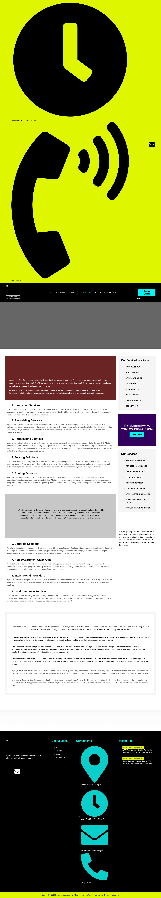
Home (49, 292)
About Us (60, 292)
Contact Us (110, 292)
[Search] (134, 294)
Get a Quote (137, 434)
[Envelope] (152, 144)
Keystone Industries (111, 895)
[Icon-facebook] (136, 138)
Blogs (98, 292)
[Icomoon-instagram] (136, 144)
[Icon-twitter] (144, 138)
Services (72, 292)
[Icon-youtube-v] (144, 144)
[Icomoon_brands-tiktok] (152, 138)
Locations (86, 292)
